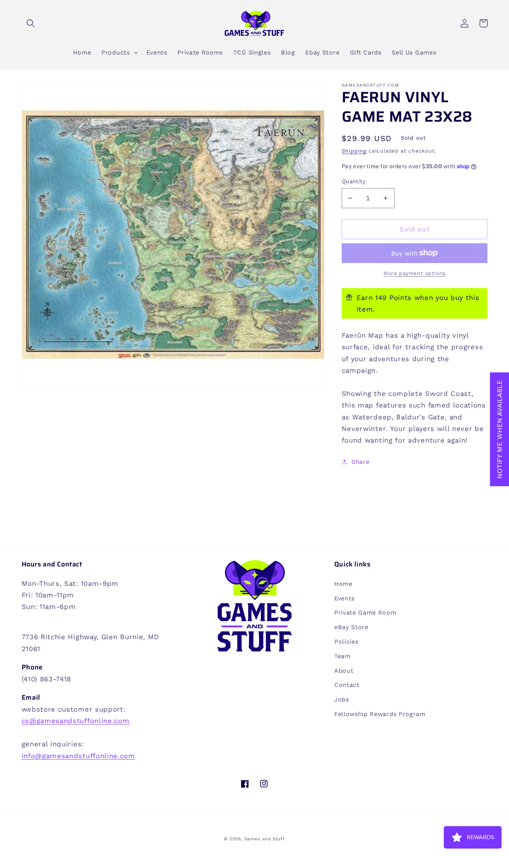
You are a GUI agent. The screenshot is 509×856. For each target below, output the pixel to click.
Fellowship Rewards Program (380, 714)
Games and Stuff (264, 838)
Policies (346, 641)
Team (342, 656)
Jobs (341, 699)
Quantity (354, 181)
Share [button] (360, 461)
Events (344, 598)
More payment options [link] (414, 273)
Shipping (354, 151)
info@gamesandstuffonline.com (78, 756)
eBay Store (351, 627)
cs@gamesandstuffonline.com (76, 721)
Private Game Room (365, 612)
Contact (347, 684)
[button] (31, 23)
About (343, 670)
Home (343, 583)
